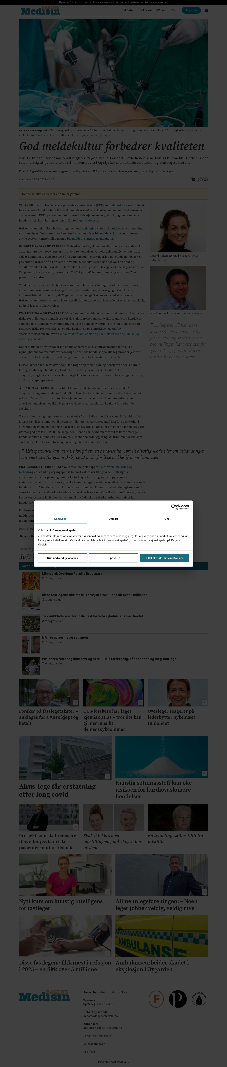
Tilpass (111, 557)
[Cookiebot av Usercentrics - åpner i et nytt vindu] (173, 507)
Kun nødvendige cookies (62, 557)
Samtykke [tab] (60, 518)
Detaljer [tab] (113, 518)
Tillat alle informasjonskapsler (164, 557)
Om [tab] (166, 518)
